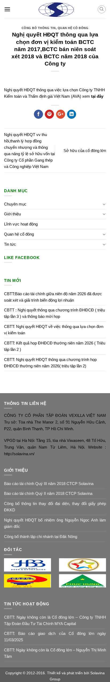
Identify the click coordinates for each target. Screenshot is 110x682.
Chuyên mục (15, 204)
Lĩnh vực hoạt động (21, 224)
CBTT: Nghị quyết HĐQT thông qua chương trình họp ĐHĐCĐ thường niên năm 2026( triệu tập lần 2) (50, 362)
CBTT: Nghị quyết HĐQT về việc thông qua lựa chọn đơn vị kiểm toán (53, 329)
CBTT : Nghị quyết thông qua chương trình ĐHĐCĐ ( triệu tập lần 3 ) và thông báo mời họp (54, 313)
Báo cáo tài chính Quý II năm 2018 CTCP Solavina (48, 493)
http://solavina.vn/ (19, 453)
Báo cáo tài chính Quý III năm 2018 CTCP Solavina (48, 483)
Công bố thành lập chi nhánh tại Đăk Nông (40, 536)
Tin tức (10, 244)
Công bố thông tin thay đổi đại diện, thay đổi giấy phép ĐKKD (55, 506)
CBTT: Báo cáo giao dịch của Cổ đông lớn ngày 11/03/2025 (55, 636)
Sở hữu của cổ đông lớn (85, 150)
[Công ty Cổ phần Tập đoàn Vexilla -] (55, 9)
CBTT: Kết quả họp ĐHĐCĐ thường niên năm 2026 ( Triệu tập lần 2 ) (54, 346)
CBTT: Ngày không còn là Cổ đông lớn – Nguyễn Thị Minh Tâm (55, 653)
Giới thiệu (12, 214)
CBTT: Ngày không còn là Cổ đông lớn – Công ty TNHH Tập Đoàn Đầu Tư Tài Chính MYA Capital (55, 620)
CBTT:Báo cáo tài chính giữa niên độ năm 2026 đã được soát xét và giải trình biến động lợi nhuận (53, 296)
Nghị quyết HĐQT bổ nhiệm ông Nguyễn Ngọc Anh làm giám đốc (55, 523)
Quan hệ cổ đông (73, 28)
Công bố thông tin (39, 28)
